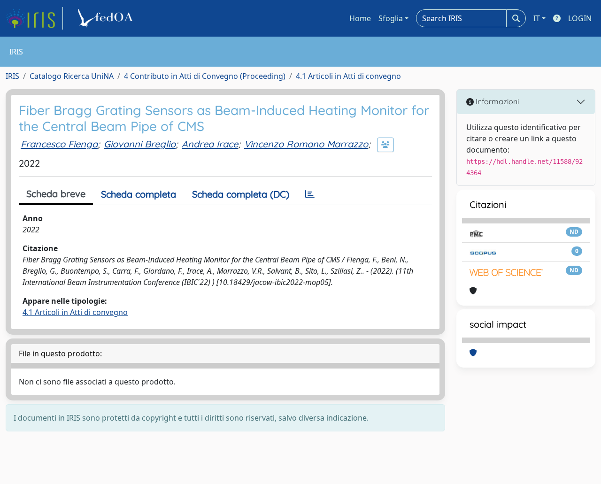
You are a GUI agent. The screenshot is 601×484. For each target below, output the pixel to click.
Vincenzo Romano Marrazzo (306, 144)
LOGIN (580, 18)
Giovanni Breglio (140, 144)
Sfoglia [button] (390, 18)
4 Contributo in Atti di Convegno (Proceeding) (204, 76)
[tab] (310, 194)
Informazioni (496, 101)
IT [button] (536, 18)
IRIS (12, 76)
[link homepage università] (107, 18)
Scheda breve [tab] (55, 194)
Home (360, 18)
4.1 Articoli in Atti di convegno (348, 76)
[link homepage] (34, 18)
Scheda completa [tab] (138, 194)
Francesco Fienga (59, 144)
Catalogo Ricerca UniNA (72, 76)
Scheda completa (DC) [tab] (240, 194)
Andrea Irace (210, 144)
